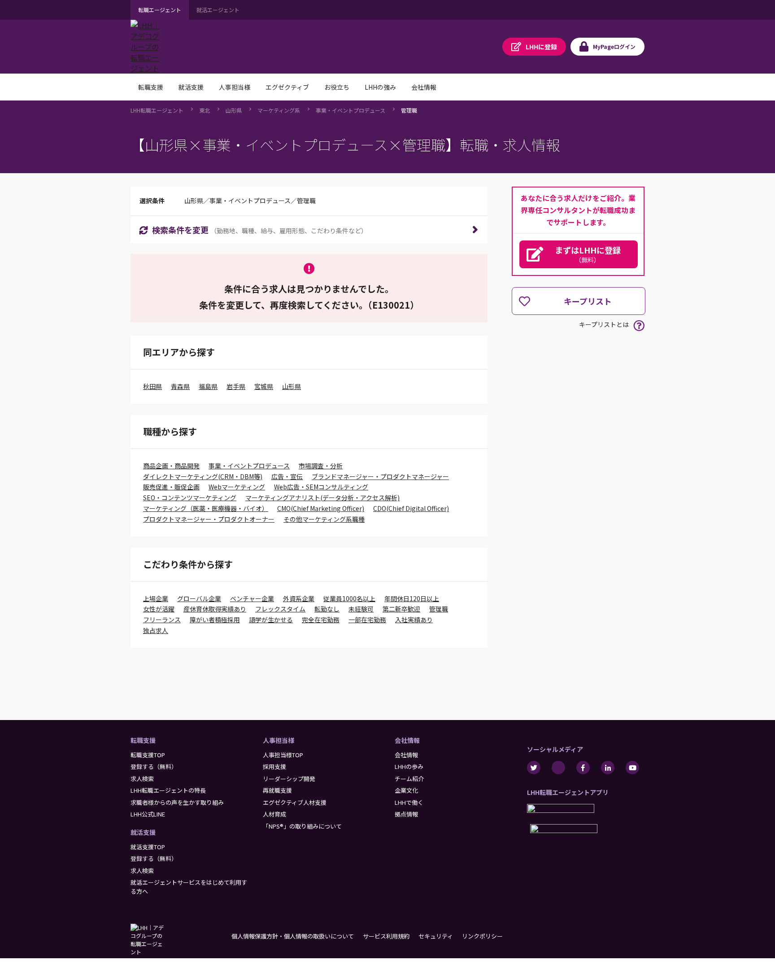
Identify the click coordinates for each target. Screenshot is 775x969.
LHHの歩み (409, 766)
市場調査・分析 (321, 465)
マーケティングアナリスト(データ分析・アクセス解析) (322, 497)
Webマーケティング (237, 486)
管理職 (409, 110)
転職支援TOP (148, 755)
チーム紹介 (409, 778)
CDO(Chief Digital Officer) (411, 508)
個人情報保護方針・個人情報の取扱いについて (292, 936)
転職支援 (143, 740)
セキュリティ (435, 936)
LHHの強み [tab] (380, 87)
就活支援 (143, 832)
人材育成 (274, 814)
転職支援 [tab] (150, 87)
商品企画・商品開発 (171, 465)
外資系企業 (298, 598)
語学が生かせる (271, 619)
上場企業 (155, 598)
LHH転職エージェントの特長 (168, 790)
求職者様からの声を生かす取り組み (177, 802)
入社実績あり (414, 619)
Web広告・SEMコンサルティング (321, 486)
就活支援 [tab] (191, 87)
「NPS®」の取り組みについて (302, 826)
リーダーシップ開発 (289, 778)
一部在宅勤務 (367, 619)
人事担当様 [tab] (234, 87)
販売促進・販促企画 (171, 486)
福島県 (208, 386)
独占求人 (155, 630)
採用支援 (274, 766)
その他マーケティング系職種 (324, 519)
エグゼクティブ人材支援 (295, 802)
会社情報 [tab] (423, 87)
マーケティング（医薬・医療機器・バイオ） (205, 508)
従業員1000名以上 (349, 598)
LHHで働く (409, 802)
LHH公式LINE (148, 814)
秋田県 (152, 386)
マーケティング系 (278, 110)
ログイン (614, 46)
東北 (204, 110)
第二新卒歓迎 (401, 608)
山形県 (234, 110)
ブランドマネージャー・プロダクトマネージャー (380, 476)
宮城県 (263, 386)
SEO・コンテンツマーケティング (189, 497)
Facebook (583, 767)
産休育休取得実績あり (214, 608)
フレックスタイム (280, 608)
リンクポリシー (482, 936)
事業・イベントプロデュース (350, 110)
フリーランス (162, 619)
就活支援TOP (148, 846)
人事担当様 (278, 740)
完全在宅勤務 (321, 619)
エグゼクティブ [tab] (287, 87)
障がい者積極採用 (215, 619)
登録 (541, 46)
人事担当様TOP (283, 755)
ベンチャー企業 (252, 598)
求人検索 (142, 778)
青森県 (180, 386)
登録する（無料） (154, 766)
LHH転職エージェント (157, 110)
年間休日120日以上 (411, 598)
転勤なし (327, 608)
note (558, 767)
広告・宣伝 (287, 476)
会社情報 (407, 740)
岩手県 (235, 386)
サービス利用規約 (386, 936)
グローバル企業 (199, 598)
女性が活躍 (158, 608)
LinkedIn (607, 767)
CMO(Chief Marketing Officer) (320, 508)
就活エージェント (217, 9)
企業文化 (406, 790)
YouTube (632, 767)
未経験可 (361, 608)
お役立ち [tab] (336, 87)
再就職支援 (277, 790)
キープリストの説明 (638, 325)
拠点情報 (406, 814)
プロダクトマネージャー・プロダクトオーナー (208, 519)
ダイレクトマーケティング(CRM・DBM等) (202, 476)
